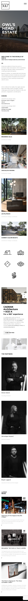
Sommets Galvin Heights (7, 100)
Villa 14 (3, 102)
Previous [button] (24, 294)
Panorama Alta (5, 110)
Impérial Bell (4, 107)
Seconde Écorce (5, 103)
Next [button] (24, 297)
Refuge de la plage (6, 109)
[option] (14, 295)
